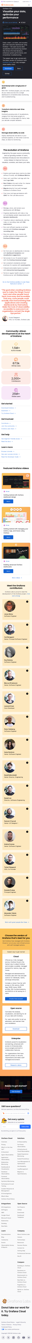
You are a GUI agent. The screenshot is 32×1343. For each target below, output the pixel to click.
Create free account (16, 999)
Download (8, 68)
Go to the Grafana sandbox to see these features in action (16, 283)
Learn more (26, 1)
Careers (19, 1237)
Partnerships (21, 1240)
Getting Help (21, 1250)
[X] (8, 1338)
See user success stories (9, 454)
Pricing (3, 1144)
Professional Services (24, 1253)
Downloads (20, 1212)
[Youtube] (24, 1338)
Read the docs (6, 441)
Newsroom (20, 1242)
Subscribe (25, 1126)
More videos (16, 578)
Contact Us (20, 1248)
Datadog (4, 1223)
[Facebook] (3, 1338)
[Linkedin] (13, 1338)
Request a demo (16, 1065)
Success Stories (22, 1245)
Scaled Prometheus (23, 1159)
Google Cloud (5, 1215)
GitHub (7, 73)
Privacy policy (22, 1130)
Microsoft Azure (6, 1218)
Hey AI (19, 1256)
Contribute (5, 423)
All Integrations (6, 1207)
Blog (2, 1237)
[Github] (18, 1338)
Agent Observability (7, 1154)
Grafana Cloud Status (8, 1199)
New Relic (4, 1226)
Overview (4, 1142)
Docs (19, 68)
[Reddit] (29, 1338)
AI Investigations (6, 1193)
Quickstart (4, 410)
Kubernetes (4, 1220)
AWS (2, 1212)
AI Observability (22, 1142)
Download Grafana (7, 408)
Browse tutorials (6, 451)
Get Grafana (16, 1091)
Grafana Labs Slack (7, 429)
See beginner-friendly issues (10, 439)
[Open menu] (29, 5)
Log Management (22, 1169)
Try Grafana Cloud (7, 413)
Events (3, 1242)
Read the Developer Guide (10, 457)
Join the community (8, 426)
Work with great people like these (16, 922)
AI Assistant (5, 1152)
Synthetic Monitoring (7, 1181)
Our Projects (21, 1207)
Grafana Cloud (7, 62)
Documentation (6, 1234)
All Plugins (4, 1210)
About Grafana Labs (23, 1234)
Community (4, 1240)
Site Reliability (21, 1166)
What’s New (5, 1196)
